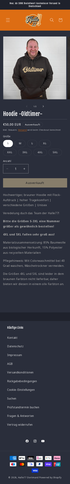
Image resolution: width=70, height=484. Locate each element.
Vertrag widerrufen (20, 425)
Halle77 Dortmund (28, 477)
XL (47, 144)
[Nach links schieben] (27, 106)
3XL (27, 153)
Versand (22, 129)
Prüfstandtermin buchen (23, 407)
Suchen (11, 398)
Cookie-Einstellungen (21, 390)
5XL (57, 153)
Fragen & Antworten (20, 416)
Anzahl (7, 161)
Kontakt (12, 338)
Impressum (14, 355)
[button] (8, 20)
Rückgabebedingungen (22, 381)
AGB (10, 364)
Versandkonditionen (20, 372)
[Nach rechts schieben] (43, 106)
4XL (42, 153)
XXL (12, 153)
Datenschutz (15, 346)
